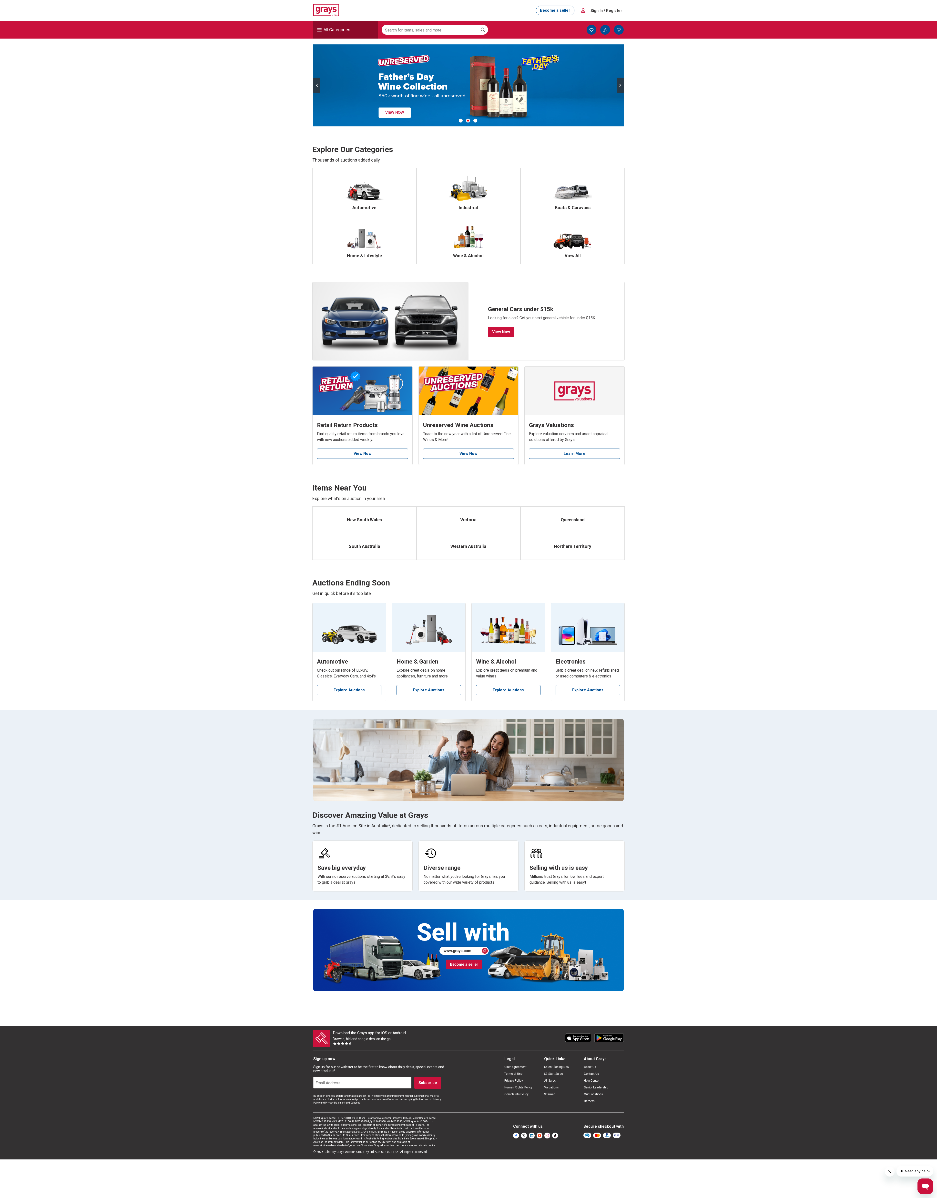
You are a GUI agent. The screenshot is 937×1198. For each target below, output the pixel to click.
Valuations (551, 1087)
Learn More (574, 453)
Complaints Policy (516, 1094)
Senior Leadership (596, 1087)
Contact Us (591, 1073)
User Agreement (515, 1067)
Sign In (606, 10)
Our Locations (593, 1094)
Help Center (592, 1080)
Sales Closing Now (556, 1067)
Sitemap (549, 1094)
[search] (483, 30)
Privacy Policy (513, 1080)
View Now (501, 331)
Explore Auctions (349, 690)
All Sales (550, 1080)
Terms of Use (513, 1073)
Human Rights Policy (518, 1087)
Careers (589, 1101)
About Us (590, 1067)
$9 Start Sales (553, 1073)
